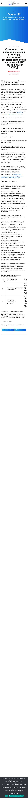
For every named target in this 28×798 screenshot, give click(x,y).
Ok (6, 795)
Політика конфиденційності (16, 795)
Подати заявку (21, 329)
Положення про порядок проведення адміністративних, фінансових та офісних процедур (12, 176)
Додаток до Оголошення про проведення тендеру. (12, 113)
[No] (26, 787)
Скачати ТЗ (8, 329)
